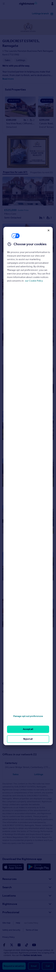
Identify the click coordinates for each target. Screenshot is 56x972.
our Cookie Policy (34, 280)
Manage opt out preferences (28, 716)
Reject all (28, 738)
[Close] (48, 230)
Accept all (28, 729)
